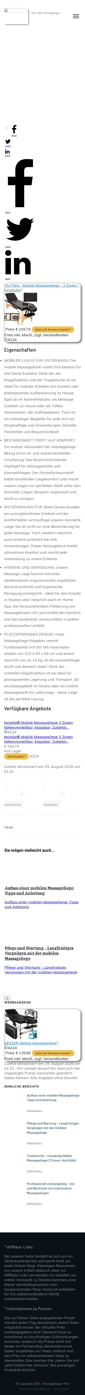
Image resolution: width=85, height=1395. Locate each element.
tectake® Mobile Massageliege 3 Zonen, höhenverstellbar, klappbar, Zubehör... (38, 725)
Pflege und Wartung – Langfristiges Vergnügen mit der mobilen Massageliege (39, 953)
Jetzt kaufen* (16, 756)
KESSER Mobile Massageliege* (31, 1043)
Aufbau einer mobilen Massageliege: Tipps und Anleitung (39, 890)
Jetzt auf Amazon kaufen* (53, 329)
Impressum (61, 1389)
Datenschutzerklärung (35, 1389)
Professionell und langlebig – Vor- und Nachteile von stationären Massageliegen (51, 1188)
